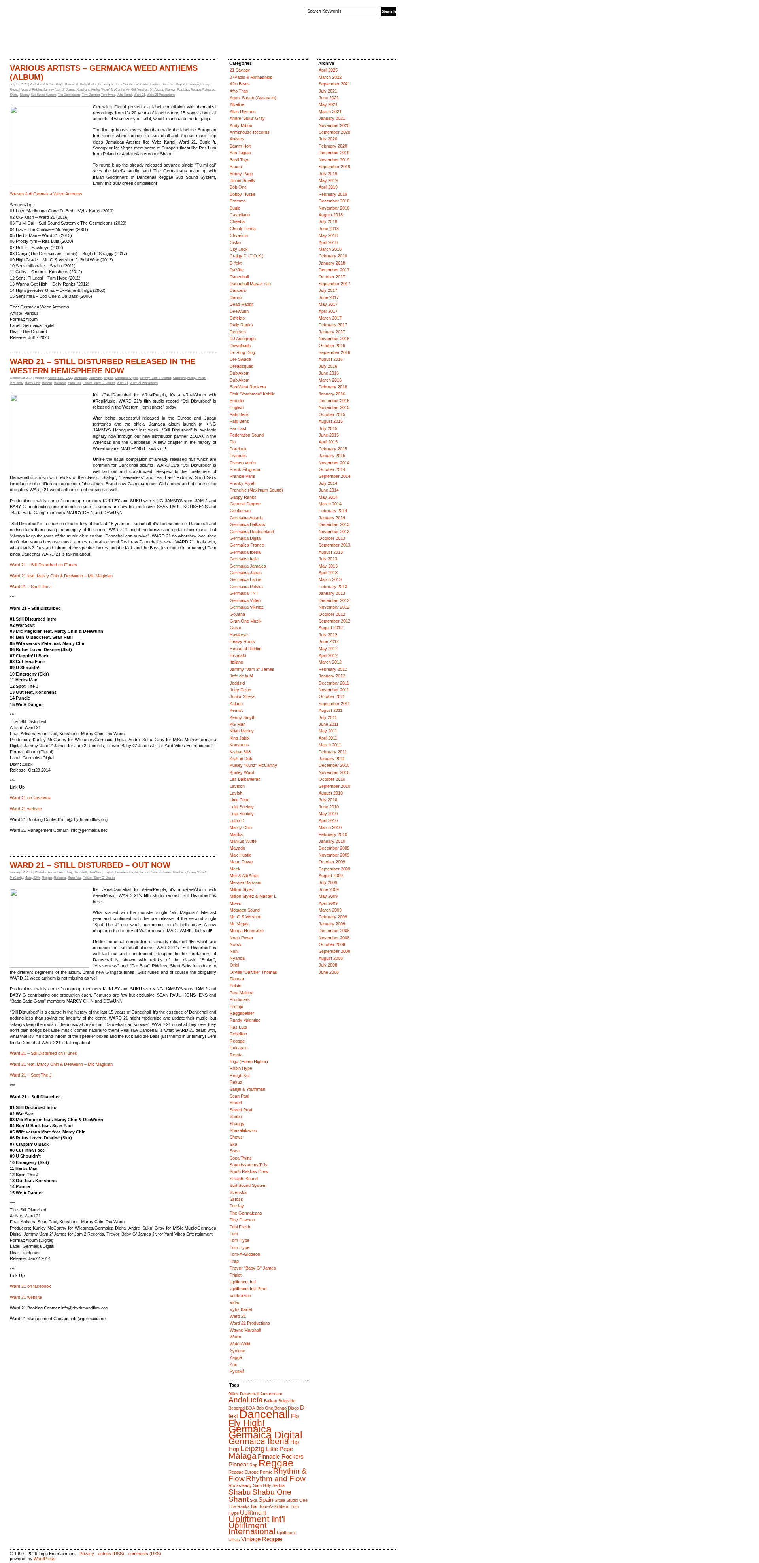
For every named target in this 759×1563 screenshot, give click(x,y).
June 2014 (329, 490)
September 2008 (334, 951)
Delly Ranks (88, 84)
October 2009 (332, 861)
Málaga (242, 1456)
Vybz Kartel (124, 95)
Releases (208, 89)
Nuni (234, 951)
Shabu (14, 95)
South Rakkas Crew (249, 1171)
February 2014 (333, 510)
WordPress (44, 1558)
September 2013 (334, 545)
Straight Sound (244, 1178)
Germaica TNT (244, 593)
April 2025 (328, 70)
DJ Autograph (243, 338)
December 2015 (334, 400)
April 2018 (328, 242)
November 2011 (334, 689)
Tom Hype (108, 95)
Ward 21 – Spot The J (31, 586)
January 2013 (332, 593)
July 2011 (328, 717)
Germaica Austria (246, 517)
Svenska (238, 1192)
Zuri (233, 1364)
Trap (234, 1261)
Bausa (236, 166)
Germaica (250, 1428)
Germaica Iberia (245, 552)
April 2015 (328, 441)
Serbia (278, 1485)
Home (18, 45)
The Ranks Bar (243, 1506)
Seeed (236, 1102)
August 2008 (331, 958)
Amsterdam (271, 1393)
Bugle (59, 84)
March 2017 (330, 318)
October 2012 (332, 614)
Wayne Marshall (245, 1330)
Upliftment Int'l (243, 1281)
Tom (234, 1233)
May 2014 (328, 497)
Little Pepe (239, 799)
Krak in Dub (241, 758)
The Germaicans (69, 95)
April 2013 (328, 572)
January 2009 (332, 924)
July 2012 (328, 634)
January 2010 (332, 841)
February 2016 (333, 386)
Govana (237, 614)
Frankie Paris (242, 476)
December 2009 (334, 848)
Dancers (238, 290)
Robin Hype (241, 1068)
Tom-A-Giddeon (245, 1254)
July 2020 (328, 138)
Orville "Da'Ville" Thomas (253, 972)
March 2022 (330, 77)
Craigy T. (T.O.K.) (247, 256)
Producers (240, 999)
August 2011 (330, 710)
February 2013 (333, 586)
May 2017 (328, 304)
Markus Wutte (243, 841)
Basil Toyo (239, 159)
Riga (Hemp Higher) (249, 1061)
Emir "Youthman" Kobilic (132, 84)
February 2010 (333, 834)
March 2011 (330, 744)
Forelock (238, 449)
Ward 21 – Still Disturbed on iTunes (43, 564)
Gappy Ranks (243, 497)
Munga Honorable (247, 930)
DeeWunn (95, 378)
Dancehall (71, 84)
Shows (236, 1137)
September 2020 (334, 132)
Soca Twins (241, 1158)
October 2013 (332, 538)
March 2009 (330, 910)
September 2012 (334, 621)
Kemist (236, 710)
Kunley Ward (242, 772)
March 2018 (330, 249)
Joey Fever (241, 689)
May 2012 (328, 648)
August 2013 (331, 552)
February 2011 (333, 751)
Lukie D (237, 820)
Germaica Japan (246, 572)
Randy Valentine (245, 1020)
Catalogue (43, 45)
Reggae (196, 89)
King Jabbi (239, 738)
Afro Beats (240, 83)
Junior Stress (242, 696)
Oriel (234, 965)
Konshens (83, 89)
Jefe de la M (241, 676)
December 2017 (334, 269)
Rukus (236, 1082)
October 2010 (332, 779)
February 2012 (333, 669)
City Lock (239, 249)
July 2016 (328, 366)
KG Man (237, 724)
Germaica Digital (173, 84)
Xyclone (237, 1350)
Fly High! (246, 1423)
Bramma (238, 201)
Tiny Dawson (91, 95)
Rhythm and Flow (276, 1478)
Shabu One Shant (259, 1495)
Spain (266, 1499)
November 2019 (334, 159)
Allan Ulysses (243, 111)
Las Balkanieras (245, 779)
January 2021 (332, 118)
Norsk (236, 944)
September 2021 (334, 83)
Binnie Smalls (242, 180)
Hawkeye (192, 84)
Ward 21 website (26, 808)
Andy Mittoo (241, 125)
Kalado (236, 703)
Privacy (86, 1553)
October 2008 (332, 944)
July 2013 (328, 558)
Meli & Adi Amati (244, 875)
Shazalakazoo (243, 1130)
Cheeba (237, 221)
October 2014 (332, 469)
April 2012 (328, 655)
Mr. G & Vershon (137, 89)
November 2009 (334, 855)
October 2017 (332, 276)
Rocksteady (240, 1485)
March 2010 (330, 827)
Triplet (236, 1275)
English (155, 84)
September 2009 (334, 869)
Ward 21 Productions (161, 95)
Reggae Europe (243, 1472)
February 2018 (333, 256)
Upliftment (253, 1512)
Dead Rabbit (241, 304)
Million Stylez (242, 889)
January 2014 (332, 517)
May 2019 (328, 180)
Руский (237, 1371)
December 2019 (334, 152)
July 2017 (328, 290)
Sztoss (236, 1199)
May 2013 (328, 566)
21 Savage (240, 70)
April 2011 (328, 738)
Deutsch (238, 331)
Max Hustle (240, 855)
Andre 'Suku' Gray (60, 378)
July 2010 (328, 799)
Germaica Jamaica (248, 566)
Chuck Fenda (243, 228)
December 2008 (334, 930)
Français (238, 455)
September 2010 (334, 786)
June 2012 (329, 641)
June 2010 (329, 806)
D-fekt (236, 263)
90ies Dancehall (243, 1393)
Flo (233, 441)
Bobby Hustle (242, 194)
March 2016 (330, 380)
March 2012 (330, 662)
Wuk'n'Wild (240, 1344)
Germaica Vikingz (247, 607)
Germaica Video (245, 600)
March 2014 (330, 503)
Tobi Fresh (240, 1226)
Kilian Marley (242, 731)
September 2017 (334, 283)
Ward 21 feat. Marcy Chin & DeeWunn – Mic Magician (62, 575)
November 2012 (334, 607)
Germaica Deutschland (252, 531)
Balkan (270, 1400)
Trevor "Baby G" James (99, 383)
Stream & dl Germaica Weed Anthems (46, 193)
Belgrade (286, 1400)
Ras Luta (183, 89)
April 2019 (328, 187)
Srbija (279, 1500)
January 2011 (332, 758)
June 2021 (329, 97)
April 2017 (328, 311)
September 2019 (334, 166)
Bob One (48, 84)
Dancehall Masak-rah (250, 283)
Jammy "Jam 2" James (59, 89)
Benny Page (241, 173)
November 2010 (334, 772)
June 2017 (329, 297)
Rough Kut (240, 1075)
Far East (238, 428)
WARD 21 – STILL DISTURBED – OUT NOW (90, 865)
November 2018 (334, 208)
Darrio (236, 297)
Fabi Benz (239, 414)
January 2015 (332, 455)
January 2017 (332, 331)
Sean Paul (74, 383)
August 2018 (331, 214)
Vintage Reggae (261, 1539)
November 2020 (334, 125)
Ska (233, 1144)
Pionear (170, 89)
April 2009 (328, 903)
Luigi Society (242, 806)
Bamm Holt (240, 146)
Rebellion (238, 1033)
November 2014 (334, 462)
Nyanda (237, 958)
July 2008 (328, 965)
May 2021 (328, 104)
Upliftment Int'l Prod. (249, 1288)
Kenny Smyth (242, 717)
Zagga (236, 1357)
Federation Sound (247, 435)
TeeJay (237, 1205)
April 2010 (328, 820)
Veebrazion (240, 1295)
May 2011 (328, 731)
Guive (235, 627)
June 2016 (329, 373)
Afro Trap (239, 91)
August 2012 (331, 627)
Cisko (235, 242)
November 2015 (334, 407)
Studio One (297, 1500)
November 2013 (334, 531)
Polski (235, 985)
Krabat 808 (240, 751)
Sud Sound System (43, 95)
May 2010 (328, 813)
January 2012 (332, 676)
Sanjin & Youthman (247, 1089)
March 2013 (330, 579)
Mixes (235, 903)
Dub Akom (239, 373)
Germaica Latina (245, 579)
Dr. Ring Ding (242, 352)
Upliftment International (252, 1528)
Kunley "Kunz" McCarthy (107, 89)
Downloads (240, 345)
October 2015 (332, 414)
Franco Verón (243, 462)
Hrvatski (238, 655)
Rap (253, 1465)
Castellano (240, 214)
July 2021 (328, 91)
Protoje (236, 1006)
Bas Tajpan (240, 152)
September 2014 (334, 476)
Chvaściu (239, 235)
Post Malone (241, 992)
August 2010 (331, 793)
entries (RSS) (111, 1553)
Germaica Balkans (247, 524)
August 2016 (331, 359)
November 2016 (334, 338)
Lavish (236, 793)
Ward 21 (139, 95)
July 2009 (328, 882)
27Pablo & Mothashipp (251, 77)
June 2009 (329, 889)
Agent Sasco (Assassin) (253, 97)
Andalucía (245, 1400)
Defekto (237, 318)
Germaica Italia (244, 558)
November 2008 (334, 937)
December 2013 (334, 524)
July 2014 (328, 483)
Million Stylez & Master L (253, 896)
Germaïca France (247, 545)
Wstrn (235, 1336)
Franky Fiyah (242, 483)
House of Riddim (30, 89)
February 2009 (333, 916)
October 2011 (332, 696)
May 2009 (328, 896)
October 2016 (332, 345)
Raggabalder (242, 1013)
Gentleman (240, 510)
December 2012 (334, 600)
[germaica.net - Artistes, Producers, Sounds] (85, 17)
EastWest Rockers (248, 386)
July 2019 (328, 173)
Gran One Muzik (246, 621)
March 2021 (330, 111)
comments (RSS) (144, 1553)
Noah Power (241, 937)
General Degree (245, 503)
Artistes (237, 138)
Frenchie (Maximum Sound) (256, 490)
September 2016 (334, 352)
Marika (236, 834)
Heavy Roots (242, 641)
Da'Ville (237, 269)
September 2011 (334, 703)
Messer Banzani (245, 882)
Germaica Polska (246, 586)
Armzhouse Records (250, 132)
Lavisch (237, 786)
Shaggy (24, 95)
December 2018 (334, 201)
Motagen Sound (245, 910)
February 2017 (333, 324)
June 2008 (329, 972)
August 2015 (331, 421)
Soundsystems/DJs (249, 1164)
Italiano (236, 662)
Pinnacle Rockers (281, 1456)
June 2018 (329, 228)
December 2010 (334, 765)
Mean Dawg (241, 861)
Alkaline (237, 104)
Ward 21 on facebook (30, 797)
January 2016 (332, 394)
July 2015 (328, 428)
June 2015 (329, 435)
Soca (235, 1151)
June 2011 (328, 724)
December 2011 (334, 683)
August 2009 (331, 875)
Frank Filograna (245, 469)
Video (235, 1302)
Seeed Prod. (241, 1109)
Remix (236, 1054)
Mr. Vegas (157, 89)
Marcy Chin (32, 383)
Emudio (237, 400)
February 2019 (333, 194)
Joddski (237, 683)
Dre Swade (240, 359)
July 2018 (328, 221)
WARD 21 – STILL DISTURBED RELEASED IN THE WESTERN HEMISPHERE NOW (102, 366)
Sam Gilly (262, 1485)
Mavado (237, 848)
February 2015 (333, 449)
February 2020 (333, 146)
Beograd (236, 1408)
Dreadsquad (106, 84)
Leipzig (252, 1448)
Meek (235, 869)
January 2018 (332, 263)
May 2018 (328, 235)
